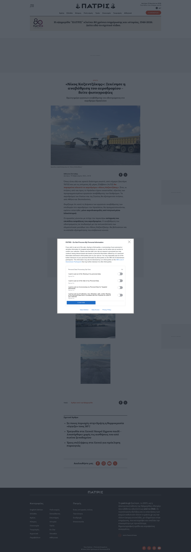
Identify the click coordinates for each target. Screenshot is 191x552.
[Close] (130, 242)
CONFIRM (81, 302)
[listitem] (95, 269)
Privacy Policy (106, 310)
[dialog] (95, 276)
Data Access (95, 310)
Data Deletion (84, 310)
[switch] (120, 274)
